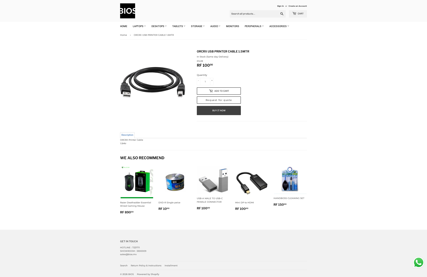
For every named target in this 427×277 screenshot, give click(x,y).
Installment (171, 265)
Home (123, 35)
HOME (123, 26)
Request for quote (219, 100)
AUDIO (214, 26)
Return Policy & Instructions (146, 265)
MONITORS (232, 26)
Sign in (280, 6)
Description (127, 135)
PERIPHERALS (253, 26)
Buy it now (219, 110)
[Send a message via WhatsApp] (418, 262)
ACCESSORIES (278, 26)
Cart (300, 13)
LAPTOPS (138, 26)
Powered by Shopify (148, 274)
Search (124, 265)
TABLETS (177, 26)
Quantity (202, 75)
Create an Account (298, 6)
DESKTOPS (158, 26)
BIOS (131, 274)
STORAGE (197, 26)
